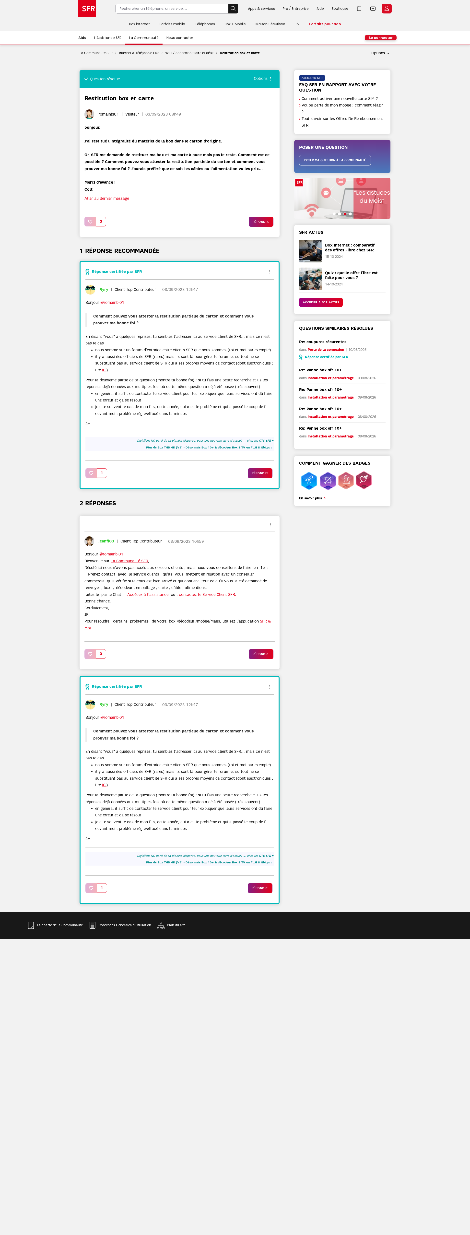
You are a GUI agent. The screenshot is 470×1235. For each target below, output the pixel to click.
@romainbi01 (112, 302)
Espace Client (386, 8)
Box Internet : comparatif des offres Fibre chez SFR (350, 247)
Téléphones (205, 24)
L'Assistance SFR (107, 37)
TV (297, 24)
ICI (104, 370)
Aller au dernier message (106, 198)
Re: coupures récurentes (322, 342)
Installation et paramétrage (331, 378)
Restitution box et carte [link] (240, 53)
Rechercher (233, 8)
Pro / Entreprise (296, 8)
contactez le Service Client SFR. (208, 594)
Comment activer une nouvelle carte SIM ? (340, 98)
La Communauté (144, 37)
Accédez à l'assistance (147, 594)
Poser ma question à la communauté (335, 160)
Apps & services (261, 8)
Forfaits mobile (172, 24)
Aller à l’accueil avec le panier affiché (359, 8)
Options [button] (378, 53)
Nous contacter (179, 37)
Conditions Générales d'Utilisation (125, 925)
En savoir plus (310, 498)
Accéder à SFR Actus (321, 302)
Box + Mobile (235, 24)
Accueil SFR (87, 8)
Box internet (139, 24)
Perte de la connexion (326, 350)
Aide (320, 8)
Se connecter (381, 37)
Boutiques (340, 8)
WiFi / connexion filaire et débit (189, 53)
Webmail (373, 8)
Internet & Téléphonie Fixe (139, 53)
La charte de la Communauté (60, 925)
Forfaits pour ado (325, 24)
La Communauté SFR (96, 53)
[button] (90, 221)
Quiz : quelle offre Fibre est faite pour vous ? (351, 275)
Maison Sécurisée (270, 24)
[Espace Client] (386, 9)
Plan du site (176, 925)
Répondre (261, 221)
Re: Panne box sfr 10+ (320, 370)
